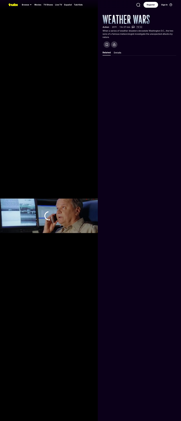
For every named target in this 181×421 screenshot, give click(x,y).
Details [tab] (117, 52)
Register (151, 5)
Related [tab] (107, 52)
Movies (37, 5)
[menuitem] (27, 4)
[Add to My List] (107, 44)
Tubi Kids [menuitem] (78, 5)
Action (106, 27)
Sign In (164, 5)
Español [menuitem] (68, 5)
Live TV (58, 5)
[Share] (114, 44)
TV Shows (48, 5)
